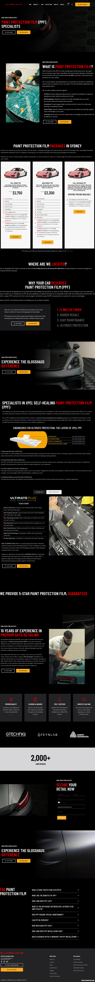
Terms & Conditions (55, 976)
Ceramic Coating (77, 962)
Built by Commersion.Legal (87, 980)
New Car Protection (78, 970)
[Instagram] (4, 961)
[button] (22, 93)
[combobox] (59, 802)
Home (30, 4)
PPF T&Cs (70, 251)
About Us (56, 4)
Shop (42, 4)
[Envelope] (7, 961)
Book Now (62, 817)
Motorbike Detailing (78, 968)
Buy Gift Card (48, 4)
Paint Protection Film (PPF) (80, 965)
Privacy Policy (53, 973)
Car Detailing (76, 959)
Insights (52, 970)
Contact (62, 4)
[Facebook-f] (1, 961)
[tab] (76, 309)
